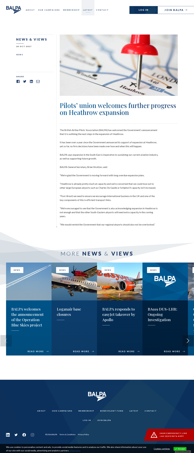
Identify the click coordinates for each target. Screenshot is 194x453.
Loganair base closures (69, 311)
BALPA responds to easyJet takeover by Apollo (118, 314)
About (30, 10)
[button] (188, 340)
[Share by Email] (38, 81)
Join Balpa (175, 9)
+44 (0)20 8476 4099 (172, 436)
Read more (36, 351)
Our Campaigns (49, 10)
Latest (88, 10)
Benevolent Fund (111, 411)
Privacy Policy (83, 434)
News (19, 54)
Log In (144, 10)
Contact (102, 10)
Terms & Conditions (67, 434)
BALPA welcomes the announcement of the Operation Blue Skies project (27, 316)
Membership (71, 10)
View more (75, 450)
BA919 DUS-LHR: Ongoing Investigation (162, 314)
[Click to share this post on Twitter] (25, 81)
